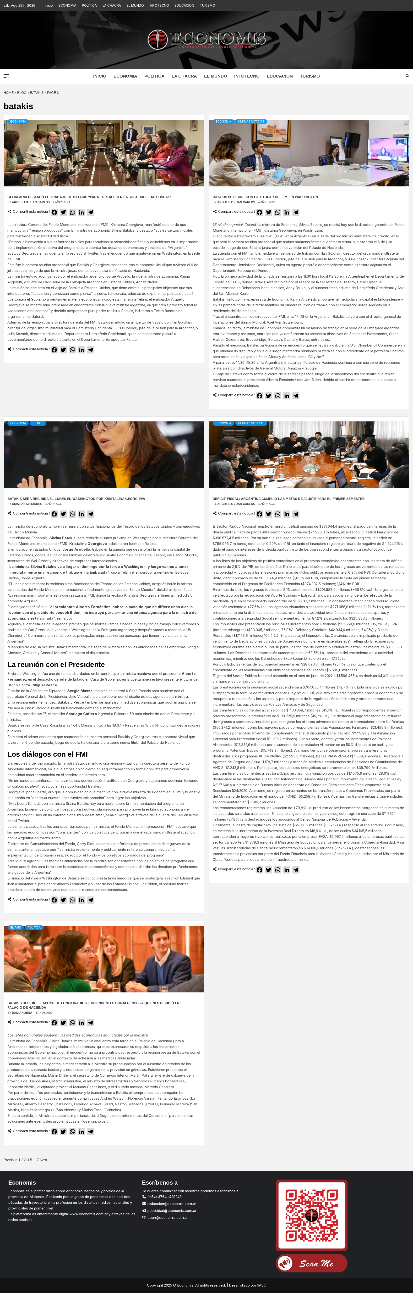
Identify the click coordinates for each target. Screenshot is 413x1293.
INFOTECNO (159, 5)
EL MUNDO (135, 5)
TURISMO (207, 5)
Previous (10, 1160)
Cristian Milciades (27, 504)
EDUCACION (184, 5)
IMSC (261, 1285)
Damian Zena (22, 1012)
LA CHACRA (112, 5)
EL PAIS (38, 423)
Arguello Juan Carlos (31, 202)
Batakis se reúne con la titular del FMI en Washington (265, 197)
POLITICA (89, 5)
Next (43, 1160)
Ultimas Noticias (251, 121)
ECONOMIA (67, 5)
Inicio (49, 5)
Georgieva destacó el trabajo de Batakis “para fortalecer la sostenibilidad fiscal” (89, 197)
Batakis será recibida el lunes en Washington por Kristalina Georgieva (76, 499)
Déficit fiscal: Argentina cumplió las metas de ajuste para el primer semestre (288, 499)
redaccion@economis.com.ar (171, 1203)
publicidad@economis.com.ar (171, 1210)
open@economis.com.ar (167, 1217)
